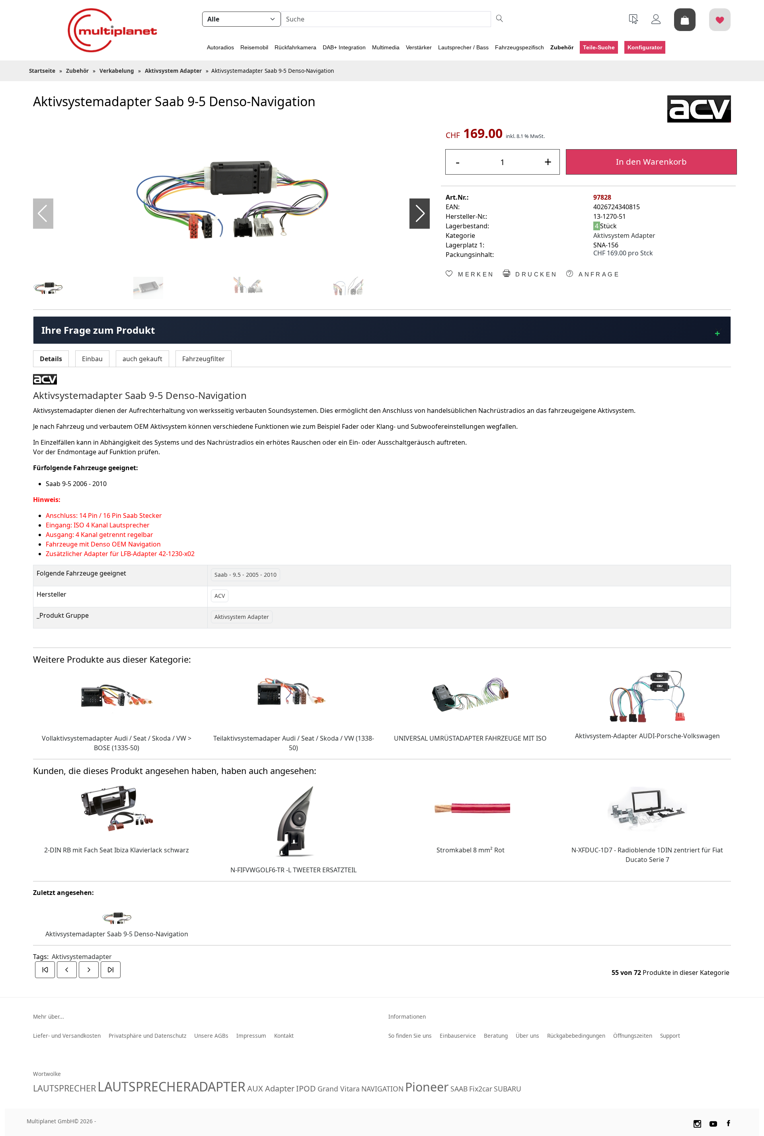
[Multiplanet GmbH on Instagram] (697, 1122)
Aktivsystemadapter (82, 956)
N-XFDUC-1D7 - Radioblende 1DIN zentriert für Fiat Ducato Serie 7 (647, 855)
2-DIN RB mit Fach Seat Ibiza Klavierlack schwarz (116, 850)
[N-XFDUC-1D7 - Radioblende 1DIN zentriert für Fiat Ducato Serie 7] (647, 808)
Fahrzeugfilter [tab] (203, 358)
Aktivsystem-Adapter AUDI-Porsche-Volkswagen (647, 735)
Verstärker (419, 47)
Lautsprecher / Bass (463, 47)
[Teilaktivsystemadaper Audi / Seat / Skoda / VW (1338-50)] (293, 696)
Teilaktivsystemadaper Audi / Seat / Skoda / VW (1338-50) (293, 743)
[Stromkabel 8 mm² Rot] (470, 808)
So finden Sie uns (410, 1035)
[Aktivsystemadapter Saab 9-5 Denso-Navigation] (231, 198)
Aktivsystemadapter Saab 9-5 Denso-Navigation (116, 934)
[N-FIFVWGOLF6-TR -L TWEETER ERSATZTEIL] (293, 818)
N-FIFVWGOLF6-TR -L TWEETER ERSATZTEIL (293, 870)
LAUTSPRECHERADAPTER (171, 1086)
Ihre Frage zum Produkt (98, 330)
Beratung (496, 1035)
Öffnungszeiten (632, 1035)
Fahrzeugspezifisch (519, 47)
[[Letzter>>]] (111, 969)
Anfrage (597, 274)
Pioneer (427, 1087)
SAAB (459, 1088)
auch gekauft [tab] (142, 358)
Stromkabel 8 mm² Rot (471, 850)
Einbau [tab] (92, 358)
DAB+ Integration (344, 47)
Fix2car (480, 1088)
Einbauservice (458, 1035)
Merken (475, 274)
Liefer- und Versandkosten (67, 1035)
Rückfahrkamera (295, 47)
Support (670, 1035)
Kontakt (284, 1035)
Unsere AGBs (211, 1035)
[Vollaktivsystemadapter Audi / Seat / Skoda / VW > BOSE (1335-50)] (116, 696)
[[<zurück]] (67, 969)
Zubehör (561, 47)
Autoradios (220, 47)
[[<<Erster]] (45, 969)
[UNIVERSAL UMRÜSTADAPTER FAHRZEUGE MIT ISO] (470, 696)
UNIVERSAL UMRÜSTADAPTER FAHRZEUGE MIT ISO (470, 738)
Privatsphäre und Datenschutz (147, 1035)
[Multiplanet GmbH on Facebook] (729, 1122)
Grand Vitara (339, 1088)
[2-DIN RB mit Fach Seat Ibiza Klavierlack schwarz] (116, 808)
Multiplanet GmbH (50, 1121)
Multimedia (386, 47)
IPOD (306, 1088)
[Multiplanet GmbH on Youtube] (713, 1122)
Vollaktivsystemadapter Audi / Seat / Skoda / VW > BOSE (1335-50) (116, 743)
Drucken (535, 274)
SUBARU (507, 1088)
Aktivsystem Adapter (624, 235)
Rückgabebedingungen (576, 1035)
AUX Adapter (270, 1088)
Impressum (251, 1035)
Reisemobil (254, 47)
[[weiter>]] (89, 969)
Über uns (527, 1035)
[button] (420, 213)
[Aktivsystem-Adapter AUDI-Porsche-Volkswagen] (647, 695)
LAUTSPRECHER (64, 1088)
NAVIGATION (382, 1088)
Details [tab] (51, 358)
